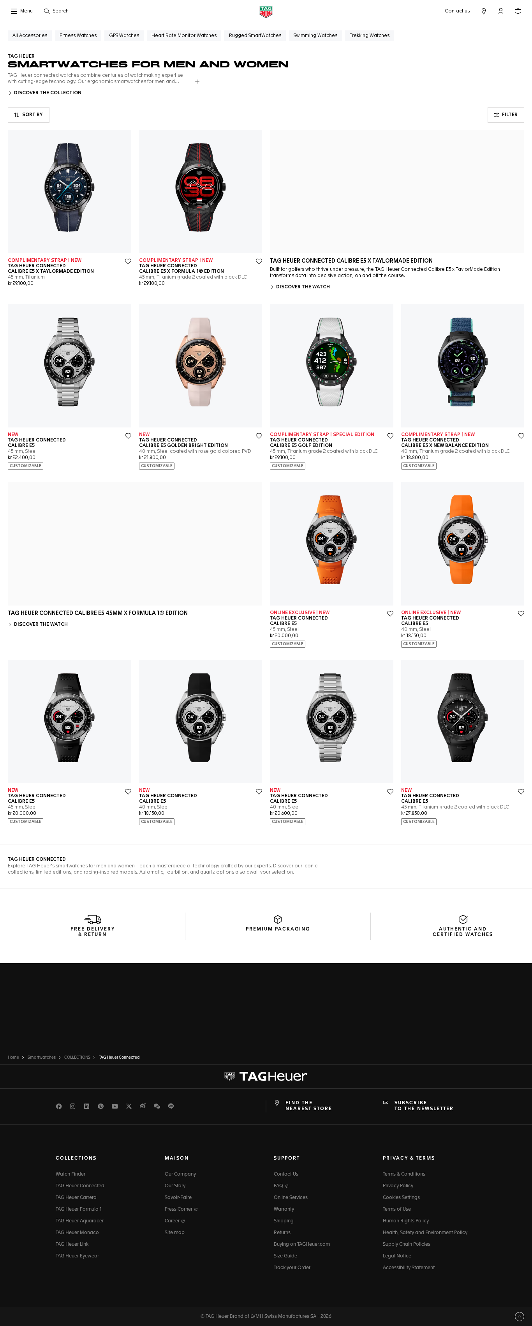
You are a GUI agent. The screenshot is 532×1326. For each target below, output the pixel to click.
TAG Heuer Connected (80, 1186)
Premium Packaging (278, 929)
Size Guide (285, 1256)
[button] (501, 11)
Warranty (284, 1209)
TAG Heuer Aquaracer (80, 1221)
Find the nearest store (308, 1106)
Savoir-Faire (178, 1197)
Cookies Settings (401, 1197)
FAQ (279, 1186)
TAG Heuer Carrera (76, 1197)
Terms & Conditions (404, 1174)
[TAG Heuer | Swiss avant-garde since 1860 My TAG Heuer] (266, 1076)
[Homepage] (266, 11)
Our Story (175, 1186)
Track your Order (292, 1268)
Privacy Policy (398, 1186)
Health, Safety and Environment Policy (425, 1233)
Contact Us (286, 1174)
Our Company (180, 1174)
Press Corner (179, 1209)
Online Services (291, 1197)
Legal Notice (397, 1256)
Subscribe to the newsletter (424, 1106)
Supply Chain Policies (406, 1244)
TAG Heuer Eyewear (77, 1256)
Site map (175, 1233)
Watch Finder (70, 1174)
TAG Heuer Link (72, 1244)
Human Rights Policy (406, 1221)
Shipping (284, 1221)
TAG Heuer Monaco (77, 1233)
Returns (282, 1233)
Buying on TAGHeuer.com (302, 1244)
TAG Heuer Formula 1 (79, 1209)
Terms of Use (397, 1209)
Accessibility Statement (409, 1268)
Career (173, 1221)
